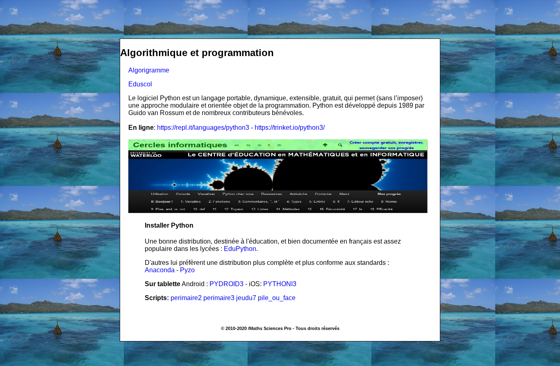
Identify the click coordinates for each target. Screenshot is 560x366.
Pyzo (187, 270)
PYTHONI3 (279, 283)
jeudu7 (246, 297)
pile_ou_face (277, 297)
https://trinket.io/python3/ (290, 127)
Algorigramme (148, 70)
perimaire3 (218, 297)
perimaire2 (186, 297)
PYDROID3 (226, 283)
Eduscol (140, 84)
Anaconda (160, 270)
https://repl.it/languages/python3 (203, 127)
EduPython (240, 248)
